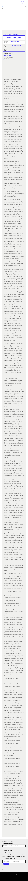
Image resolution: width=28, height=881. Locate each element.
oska (10, 879)
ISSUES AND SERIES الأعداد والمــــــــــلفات (6, 1)
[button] (22, 2)
